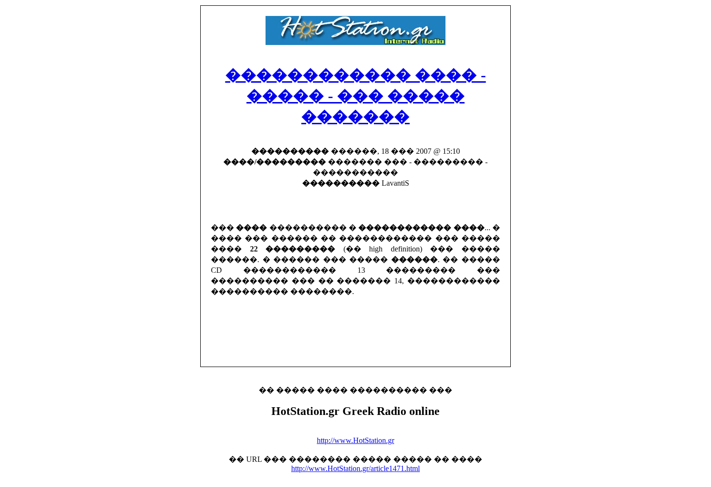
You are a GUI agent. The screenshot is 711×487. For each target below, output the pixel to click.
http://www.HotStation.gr (355, 440)
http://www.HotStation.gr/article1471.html (355, 468)
